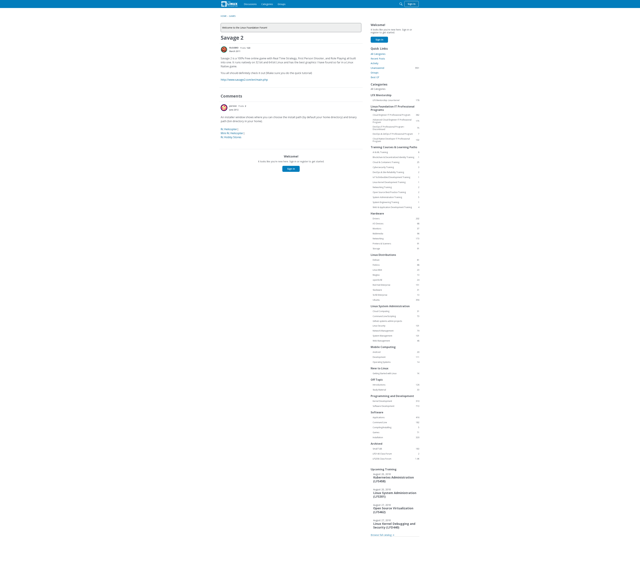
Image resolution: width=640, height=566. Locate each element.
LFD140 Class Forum (396, 453)
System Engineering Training (396, 202)
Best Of (375, 77)
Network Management (396, 330)
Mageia (396, 275)
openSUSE (396, 280)
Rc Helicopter (229, 129)
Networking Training (396, 187)
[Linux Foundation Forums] (229, 4)
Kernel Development (396, 401)
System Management (396, 335)
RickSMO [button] (233, 47)
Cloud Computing (396, 311)
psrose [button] (233, 105)
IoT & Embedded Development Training (396, 177)
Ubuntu (396, 300)
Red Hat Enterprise (396, 285)
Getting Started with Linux (396, 373)
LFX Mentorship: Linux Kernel (396, 100)
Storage (396, 248)
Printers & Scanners (396, 243)
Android (396, 352)
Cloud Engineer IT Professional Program (396, 115)
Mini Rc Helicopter (232, 133)
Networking (396, 238)
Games (396, 432)
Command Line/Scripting (396, 316)
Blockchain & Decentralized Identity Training (396, 157)
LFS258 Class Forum (396, 458)
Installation (396, 437)
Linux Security (396, 325)
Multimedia (396, 233)
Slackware (396, 290)
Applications (396, 417)
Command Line (396, 422)
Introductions (396, 384)
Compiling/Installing (396, 427)
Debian (396, 260)
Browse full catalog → (382, 534)
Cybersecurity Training (396, 167)
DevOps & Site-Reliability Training (396, 172)
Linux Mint (396, 270)
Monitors (396, 228)
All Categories (378, 54)
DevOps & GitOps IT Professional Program (396, 134)
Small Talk (396, 448)
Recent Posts (378, 58)
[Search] (401, 4)
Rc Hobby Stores (231, 137)
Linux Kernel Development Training (396, 182)
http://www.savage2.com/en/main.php (244, 80)
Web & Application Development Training (396, 207)
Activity (374, 63)
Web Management (396, 340)
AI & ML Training (396, 152)
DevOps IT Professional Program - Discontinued (396, 128)
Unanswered (395, 68)
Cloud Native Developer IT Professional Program (396, 140)
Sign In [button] (291, 168)
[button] (224, 49)
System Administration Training (396, 197)
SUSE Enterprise (396, 295)
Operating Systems (396, 362)
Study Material (396, 389)
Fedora (396, 265)
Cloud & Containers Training (396, 162)
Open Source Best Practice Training (396, 192)
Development (396, 357)
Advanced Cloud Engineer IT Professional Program (396, 121)
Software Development (396, 406)
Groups (374, 72)
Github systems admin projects (387, 321)
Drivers (396, 218)
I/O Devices (396, 223)
